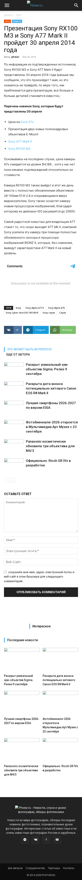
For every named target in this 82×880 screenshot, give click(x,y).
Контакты (68, 868)
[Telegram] (25, 840)
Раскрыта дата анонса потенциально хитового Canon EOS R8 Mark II (51, 388)
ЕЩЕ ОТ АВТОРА (18, 354)
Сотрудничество (35, 868)
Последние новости (22, 640)
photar (15, 56)
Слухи (62, 312)
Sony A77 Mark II (20, 141)
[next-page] (12, 480)
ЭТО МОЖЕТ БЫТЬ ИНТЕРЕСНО (29, 349)
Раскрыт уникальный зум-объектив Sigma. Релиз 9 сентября (47, 369)
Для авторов (15, 868)
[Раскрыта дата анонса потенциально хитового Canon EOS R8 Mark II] (14, 388)
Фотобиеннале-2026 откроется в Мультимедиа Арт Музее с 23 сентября (52, 426)
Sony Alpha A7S (56, 307)
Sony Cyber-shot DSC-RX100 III (22, 312)
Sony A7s (27, 122)
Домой (8, 15)
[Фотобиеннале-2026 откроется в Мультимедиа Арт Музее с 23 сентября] (14, 427)
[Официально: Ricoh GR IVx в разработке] (14, 465)
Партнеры (54, 868)
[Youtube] (57, 840)
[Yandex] (46, 840)
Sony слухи (49, 312)
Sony (18, 15)
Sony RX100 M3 (19, 149)
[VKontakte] (36, 840)
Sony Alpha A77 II (34, 307)
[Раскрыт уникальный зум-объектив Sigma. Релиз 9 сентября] (14, 369)
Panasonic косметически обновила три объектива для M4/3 (50, 446)
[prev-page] (6, 480)
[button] (6, 5)
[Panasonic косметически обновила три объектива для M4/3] (14, 446)
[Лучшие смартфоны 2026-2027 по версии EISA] (14, 408)
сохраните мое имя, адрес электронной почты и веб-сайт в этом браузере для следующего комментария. (39, 576)
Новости (17, 21)
